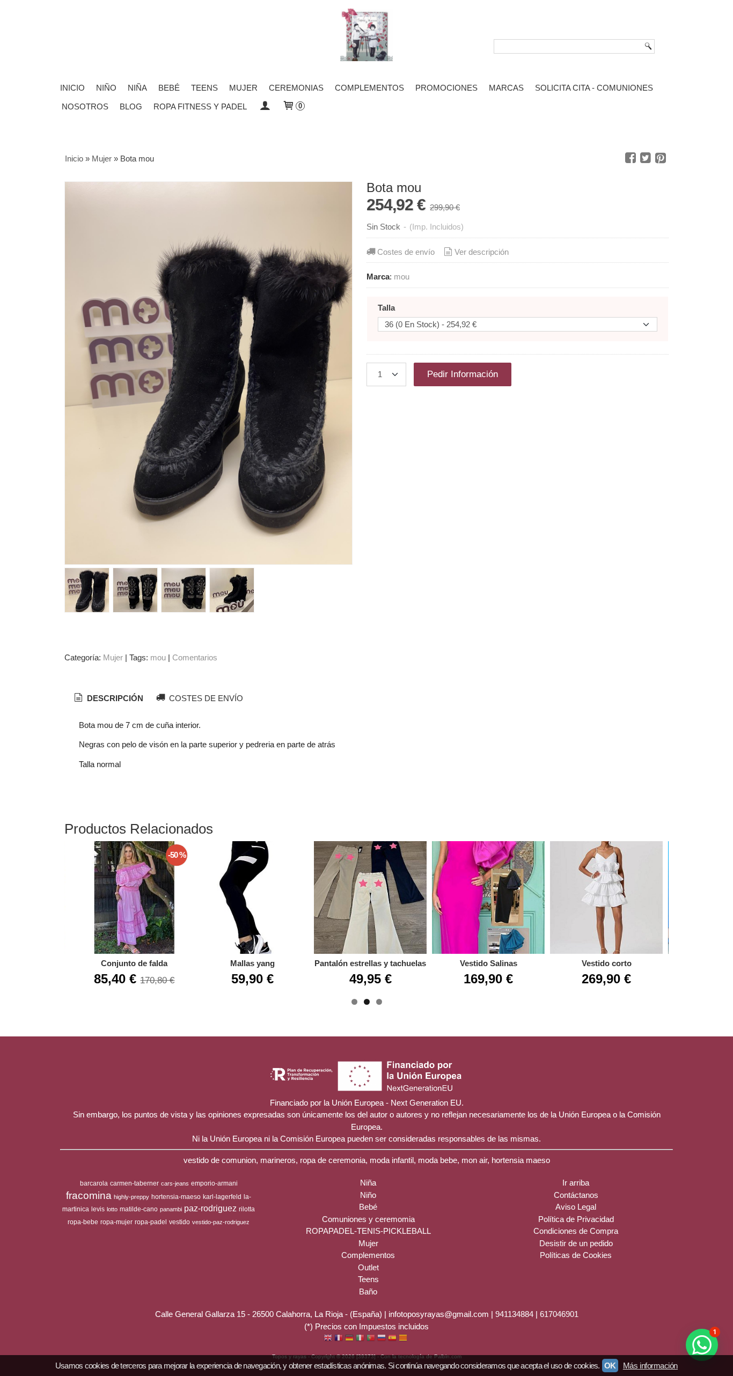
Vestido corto (607, 963)
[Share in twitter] (645, 158)
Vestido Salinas (488, 963)
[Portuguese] (370, 1339)
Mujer (243, 87)
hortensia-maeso (176, 1197)
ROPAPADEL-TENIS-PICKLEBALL (368, 1230)
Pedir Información (462, 374)
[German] (349, 1339)
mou (401, 276)
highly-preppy (131, 1197)
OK (610, 1365)
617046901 (559, 1314)
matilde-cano (139, 1209)
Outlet (368, 1267)
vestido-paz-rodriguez (221, 1222)
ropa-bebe (83, 1222)
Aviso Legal (575, 1206)
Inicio (72, 87)
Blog (131, 106)
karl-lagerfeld (222, 1197)
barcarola (94, 1183)
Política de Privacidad (576, 1219)
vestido (179, 1222)
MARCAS (506, 87)
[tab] (107, 698)
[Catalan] (404, 1339)
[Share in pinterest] (660, 158)
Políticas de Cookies (576, 1255)
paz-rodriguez (210, 1208)
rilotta (247, 1209)
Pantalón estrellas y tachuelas (370, 963)
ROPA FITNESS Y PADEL (200, 106)
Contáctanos (576, 1195)
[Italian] (360, 1339)
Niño (106, 87)
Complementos (369, 87)
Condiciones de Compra (575, 1230)
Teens (204, 87)
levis (98, 1209)
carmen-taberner (134, 1183)
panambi (171, 1209)
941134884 (514, 1314)
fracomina (89, 1195)
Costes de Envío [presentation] (205, 698)
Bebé (169, 87)
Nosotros (85, 106)
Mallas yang (252, 963)
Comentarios (194, 657)
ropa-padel (151, 1222)
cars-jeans (175, 1183)
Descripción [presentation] (114, 698)
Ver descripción (482, 251)
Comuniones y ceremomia (368, 1219)
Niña (137, 87)
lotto (112, 1209)
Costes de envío (406, 251)
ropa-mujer (116, 1222)
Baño (368, 1291)
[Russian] (381, 1339)
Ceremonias (296, 87)
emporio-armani (214, 1183)
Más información (650, 1365)
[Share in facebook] (630, 158)
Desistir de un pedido (576, 1243)
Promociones (446, 87)
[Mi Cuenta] (264, 106)
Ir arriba (575, 1182)
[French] (338, 1339)
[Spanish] (392, 1339)
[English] (328, 1339)
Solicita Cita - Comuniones (594, 87)
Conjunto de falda (134, 963)
